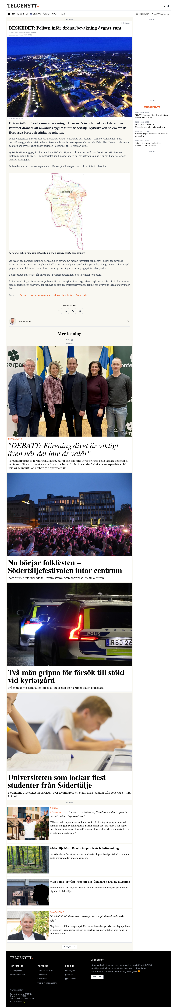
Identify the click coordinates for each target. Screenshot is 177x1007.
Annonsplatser (16, 970)
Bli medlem (97, 977)
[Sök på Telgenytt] (163, 5)
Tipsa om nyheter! (45, 970)
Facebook (71, 979)
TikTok (70, 974)
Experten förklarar (17, 974)
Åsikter (46, 14)
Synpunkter (42, 979)
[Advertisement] (152, 60)
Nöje (63, 14)
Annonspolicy (16, 990)
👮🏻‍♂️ (35, 14)
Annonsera (42, 974)
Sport (55, 14)
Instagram (71, 970)
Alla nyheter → (69, 947)
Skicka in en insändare (47, 983)
